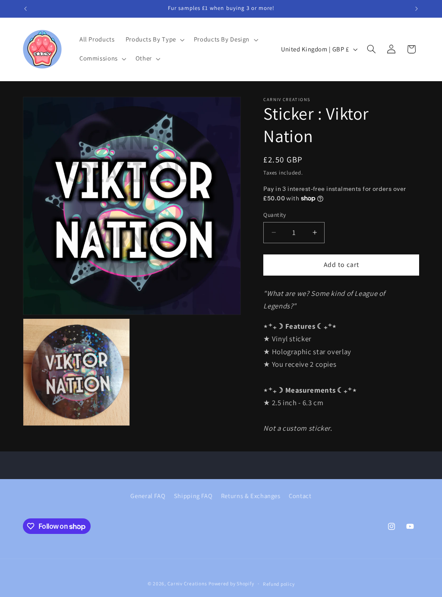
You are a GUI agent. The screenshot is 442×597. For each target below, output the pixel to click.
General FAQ (147, 496)
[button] (154, 39)
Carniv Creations (187, 583)
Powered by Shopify (231, 583)
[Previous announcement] (25, 8)
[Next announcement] (416, 8)
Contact (300, 496)
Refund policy (279, 584)
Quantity (274, 215)
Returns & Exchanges (251, 496)
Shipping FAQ (193, 496)
